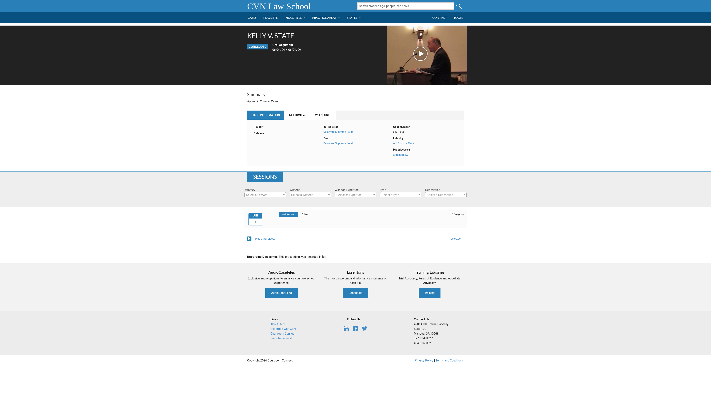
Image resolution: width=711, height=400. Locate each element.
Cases (252, 17)
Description (432, 190)
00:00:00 (456, 238)
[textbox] (265, 195)
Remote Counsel (281, 338)
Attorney (249, 190)
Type (383, 190)
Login (458, 17)
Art (395, 143)
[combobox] (265, 194)
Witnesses (323, 115)
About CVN (278, 324)
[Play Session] (249, 238)
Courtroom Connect (283, 333)
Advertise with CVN (283, 329)
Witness (295, 190)
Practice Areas (324, 17)
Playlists (270, 17)
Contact (439, 17)
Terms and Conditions (450, 360)
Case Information (266, 115)
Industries (293, 17)
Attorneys (297, 115)
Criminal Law (400, 154)
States (352, 17)
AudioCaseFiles (281, 293)
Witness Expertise (347, 190)
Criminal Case (406, 143)
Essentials (355, 293)
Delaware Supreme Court (338, 131)
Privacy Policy (424, 360)
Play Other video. (265, 238)
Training (430, 293)
